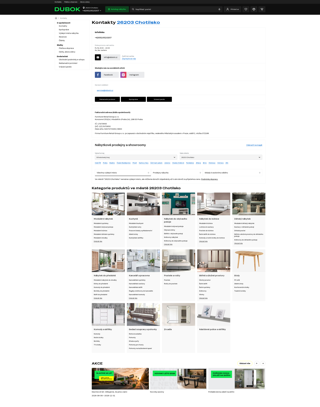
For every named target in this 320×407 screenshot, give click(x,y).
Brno (205, 163)
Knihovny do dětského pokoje (245, 240)
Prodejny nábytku (160, 173)
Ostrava (220, 163)
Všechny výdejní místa (107, 173)
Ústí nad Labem (156, 163)
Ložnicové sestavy (206, 227)
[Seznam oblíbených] (245, 9)
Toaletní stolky (240, 291)
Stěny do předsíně (101, 283)
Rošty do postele (170, 283)
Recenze (63, 37)
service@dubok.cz (105, 90)
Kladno (112, 163)
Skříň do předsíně (100, 294)
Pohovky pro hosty (136, 345)
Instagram (134, 75)
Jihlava (198, 163)
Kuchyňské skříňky (136, 238)
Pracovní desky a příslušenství (140, 230)
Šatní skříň (203, 283)
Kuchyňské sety (135, 227)
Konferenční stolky (241, 287)
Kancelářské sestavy (137, 283)
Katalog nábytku (118, 9)
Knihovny (202, 291)
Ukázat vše (98, 241)
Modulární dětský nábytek (244, 223)
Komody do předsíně (102, 287)
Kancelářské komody (137, 294)
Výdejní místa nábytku (69, 33)
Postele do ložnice (206, 230)
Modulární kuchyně (136, 223)
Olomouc (212, 163)
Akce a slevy (85, 2)
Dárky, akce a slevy (67, 52)
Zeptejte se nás (129, 59)
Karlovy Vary (143, 163)
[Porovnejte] (253, 9)
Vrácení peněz (65, 67)
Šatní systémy (204, 287)
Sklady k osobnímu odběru (216, 173)
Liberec (167, 163)
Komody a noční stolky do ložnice (212, 238)
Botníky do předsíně (101, 291)
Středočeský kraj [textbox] (103, 157)
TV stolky (97, 345)
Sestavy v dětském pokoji (244, 227)
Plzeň (134, 163)
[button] (256, 363)
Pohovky (132, 337)
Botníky (97, 341)
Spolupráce (64, 29)
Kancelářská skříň (135, 287)
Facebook (108, 75)
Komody (97, 334)
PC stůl (237, 280)
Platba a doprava (70, 2)
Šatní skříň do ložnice (207, 234)
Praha (105, 163)
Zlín (227, 163)
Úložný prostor (205, 280)
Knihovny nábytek (171, 237)
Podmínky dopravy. (209, 179)
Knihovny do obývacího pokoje (176, 241)
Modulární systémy (101, 223)
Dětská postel (239, 230)
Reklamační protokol (68, 63)
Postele (167, 280)
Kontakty (58, 2)
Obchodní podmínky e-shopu (71, 59)
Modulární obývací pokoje (103, 227)
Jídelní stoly (133, 234)
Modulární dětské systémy (104, 234)
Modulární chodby (101, 238)
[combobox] (136, 157)
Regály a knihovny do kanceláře (141, 291)
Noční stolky (98, 337)
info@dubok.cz (110, 57)
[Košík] (261, 9)
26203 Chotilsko (138, 22)
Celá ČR (98, 163)
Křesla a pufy (134, 341)
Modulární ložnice (100, 230)
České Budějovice (123, 163)
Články (62, 40)
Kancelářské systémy (137, 280)
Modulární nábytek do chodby (105, 280)
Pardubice (190, 163)
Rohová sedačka (135, 334)
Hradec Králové (178, 163)
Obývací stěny (169, 230)
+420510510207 (103, 37)
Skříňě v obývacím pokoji (173, 233)
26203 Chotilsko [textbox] (187, 157)
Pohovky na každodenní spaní (140, 348)
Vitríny (201, 294)
